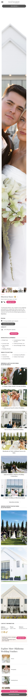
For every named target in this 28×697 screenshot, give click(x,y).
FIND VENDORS (14, 6)
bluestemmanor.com (23, 628)
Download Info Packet (8, 324)
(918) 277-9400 (12, 628)
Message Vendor (11, 302)
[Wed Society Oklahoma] (14, 2)
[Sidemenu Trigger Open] (2, 2)
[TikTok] (7, 632)
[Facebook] (4, 632)
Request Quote (14, 333)
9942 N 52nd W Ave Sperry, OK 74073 (4, 629)
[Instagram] (2, 632)
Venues (2, 294)
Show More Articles (14, 502)
